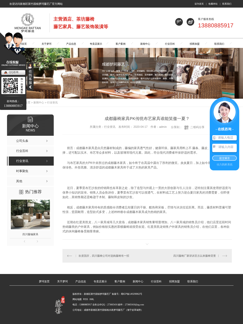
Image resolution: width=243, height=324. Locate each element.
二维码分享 (197, 127)
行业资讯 (52, 102)
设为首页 (199, 3)
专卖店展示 (100, 281)
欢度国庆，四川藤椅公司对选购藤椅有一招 (104, 255)
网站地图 (77, 299)
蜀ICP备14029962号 (131, 294)
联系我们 (226, 3)
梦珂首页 (44, 281)
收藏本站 (213, 3)
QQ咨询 (13, 72)
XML (91, 299)
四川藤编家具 (30, 234)
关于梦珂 (62, 281)
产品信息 (80, 281)
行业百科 (156, 281)
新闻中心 (38, 102)
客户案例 (119, 281)
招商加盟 (174, 281)
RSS (85, 299)
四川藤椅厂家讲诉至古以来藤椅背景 (194, 255)
